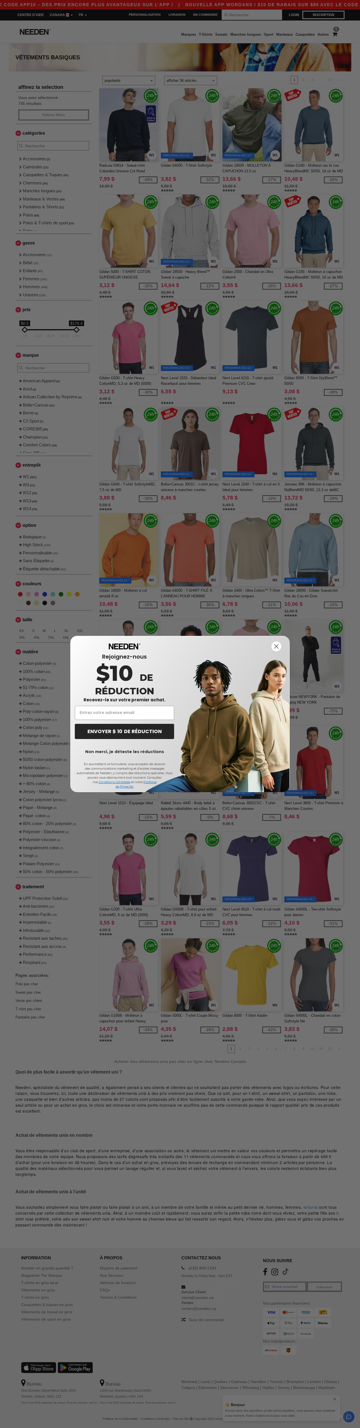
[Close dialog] (276, 646)
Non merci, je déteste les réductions (124, 751)
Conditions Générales (114, 782)
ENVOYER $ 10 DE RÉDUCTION (124, 731)
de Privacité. (125, 786)
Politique (150, 782)
